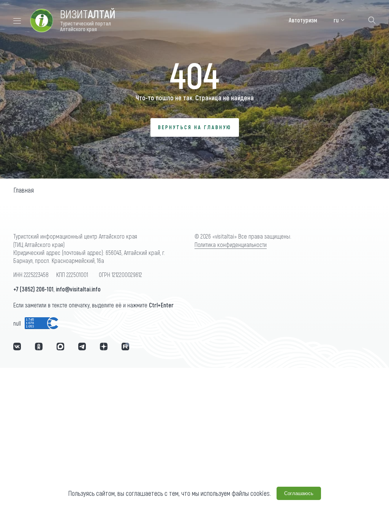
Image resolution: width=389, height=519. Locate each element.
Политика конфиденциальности (230, 244)
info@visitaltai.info (78, 289)
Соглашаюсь (298, 493)
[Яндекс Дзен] (104, 346)
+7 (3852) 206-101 (33, 289)
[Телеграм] (82, 346)
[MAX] (60, 346)
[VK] (17, 346)
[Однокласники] (39, 346)
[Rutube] (125, 346)
